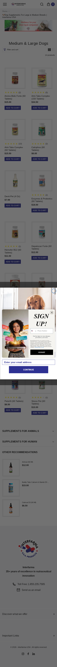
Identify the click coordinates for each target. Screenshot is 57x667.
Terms (42, 347)
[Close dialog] (54, 291)
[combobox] (33, 331)
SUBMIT (41, 352)
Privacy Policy (37, 347)
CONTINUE (28, 369)
